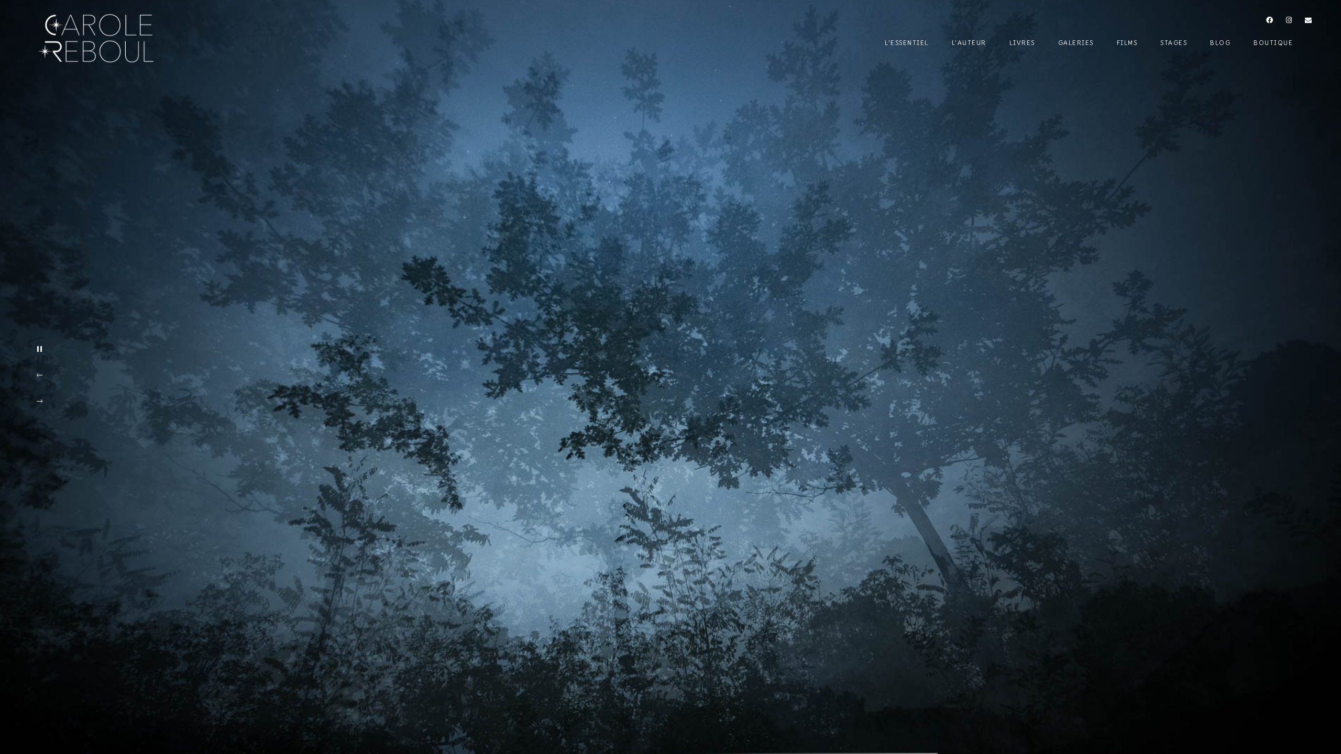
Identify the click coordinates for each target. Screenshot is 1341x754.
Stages (1173, 43)
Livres (1022, 43)
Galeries (1076, 43)
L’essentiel (907, 43)
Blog (1220, 43)
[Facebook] (1270, 22)
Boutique (1273, 43)
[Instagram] (1289, 22)
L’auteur (969, 43)
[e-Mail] (1308, 22)
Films (1127, 43)
